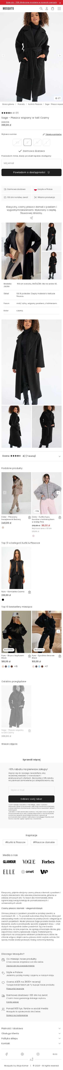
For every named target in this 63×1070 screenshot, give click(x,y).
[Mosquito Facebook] (6, 1054)
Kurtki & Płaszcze (35, 104)
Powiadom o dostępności (29, 172)
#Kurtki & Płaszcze (15, 842)
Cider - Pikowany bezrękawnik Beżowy (11, 518)
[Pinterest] (22, 1054)
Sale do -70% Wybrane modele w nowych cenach (31, 2)
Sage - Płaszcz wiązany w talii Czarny (12, 731)
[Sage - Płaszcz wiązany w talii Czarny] (52, 237)
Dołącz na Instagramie (17, 1015)
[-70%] (47, 493)
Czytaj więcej (12, 1002)
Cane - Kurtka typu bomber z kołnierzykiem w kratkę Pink (43, 519)
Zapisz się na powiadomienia (20, 965)
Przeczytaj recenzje (15, 988)
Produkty (21, 104)
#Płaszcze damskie (44, 842)
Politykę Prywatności (33, 815)
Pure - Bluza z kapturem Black (12, 656)
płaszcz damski (42, 892)
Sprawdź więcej (31, 759)
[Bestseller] (16, 631)
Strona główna (8, 104)
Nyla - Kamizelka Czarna (12, 591)
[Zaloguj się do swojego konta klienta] (47, 8)
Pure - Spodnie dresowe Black (43, 656)
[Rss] (55, 1054)
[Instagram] (38, 1054)
